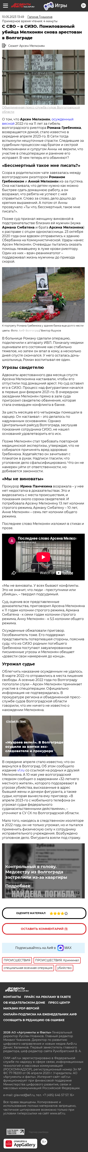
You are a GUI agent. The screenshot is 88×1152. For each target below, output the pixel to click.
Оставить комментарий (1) (44, 929)
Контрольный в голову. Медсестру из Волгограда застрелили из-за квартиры (36, 872)
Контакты (12, 997)
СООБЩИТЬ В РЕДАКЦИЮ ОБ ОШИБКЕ (33, 1020)
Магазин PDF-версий (21, 1008)
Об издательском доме (24, 1002)
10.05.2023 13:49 (13, 17)
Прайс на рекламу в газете (47, 997)
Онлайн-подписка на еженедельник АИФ (40, 1014)
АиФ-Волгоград (29, 330)
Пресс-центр (59, 1002)
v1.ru (21, 770)
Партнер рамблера (38, 1132)
